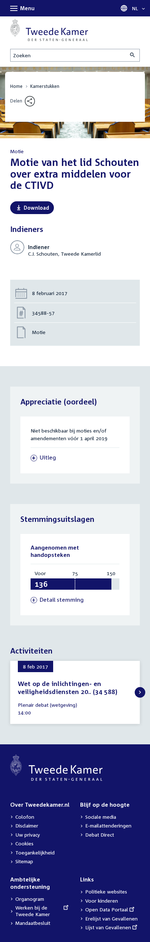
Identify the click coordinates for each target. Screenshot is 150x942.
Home (16, 86)
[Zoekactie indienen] (133, 55)
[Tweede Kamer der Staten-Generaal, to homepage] (49, 30)
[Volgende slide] (140, 692)
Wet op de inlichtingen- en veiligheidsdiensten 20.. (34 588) (67, 687)
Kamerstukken (44, 86)
